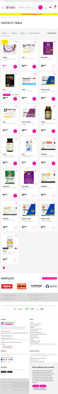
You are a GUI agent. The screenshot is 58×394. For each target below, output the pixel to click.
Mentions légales (33, 335)
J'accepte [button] (36, 386)
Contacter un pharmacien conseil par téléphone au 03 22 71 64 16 (14, 333)
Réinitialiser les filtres (5, 36)
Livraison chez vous (34, 360)
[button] (3, 7)
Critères (13, 33)
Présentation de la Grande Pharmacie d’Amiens (11, 342)
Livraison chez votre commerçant (37, 361)
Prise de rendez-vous (34, 325)
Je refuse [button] (43, 386)
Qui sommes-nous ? (5, 331)
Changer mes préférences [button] (40, 389)
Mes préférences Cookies (35, 341)
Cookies (31, 339)
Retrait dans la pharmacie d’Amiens (38, 358)
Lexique (31, 322)
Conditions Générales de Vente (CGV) (38, 334)
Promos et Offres (33, 33)
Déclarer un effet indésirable (36, 332)
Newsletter (32, 327)
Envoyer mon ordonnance (35, 324)
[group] (9, 286)
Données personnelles (34, 337)
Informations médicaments (36, 329)
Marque (22, 33)
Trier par (4, 33)
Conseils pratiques (34, 330)
